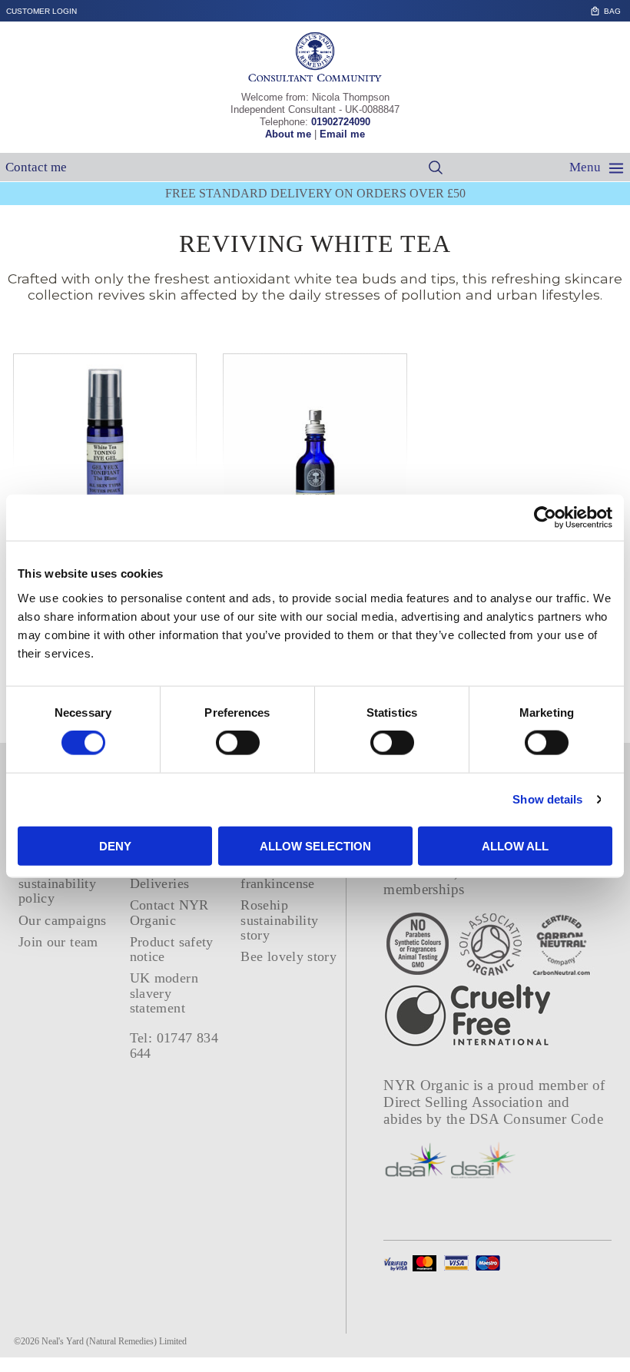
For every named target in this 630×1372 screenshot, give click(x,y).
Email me (342, 134)
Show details (547, 799)
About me (288, 134)
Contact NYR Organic (169, 912)
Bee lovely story (288, 956)
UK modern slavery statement (164, 993)
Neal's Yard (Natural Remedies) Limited (114, 1341)
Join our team (58, 941)
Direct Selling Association (465, 1102)
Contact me (36, 167)
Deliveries (160, 883)
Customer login (41, 11)
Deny (115, 845)
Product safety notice (172, 949)
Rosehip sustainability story (279, 920)
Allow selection (315, 845)
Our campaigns (62, 920)
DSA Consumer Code (536, 1119)
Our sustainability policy (57, 883)
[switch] (238, 743)
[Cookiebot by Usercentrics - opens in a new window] (545, 517)
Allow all (515, 845)
